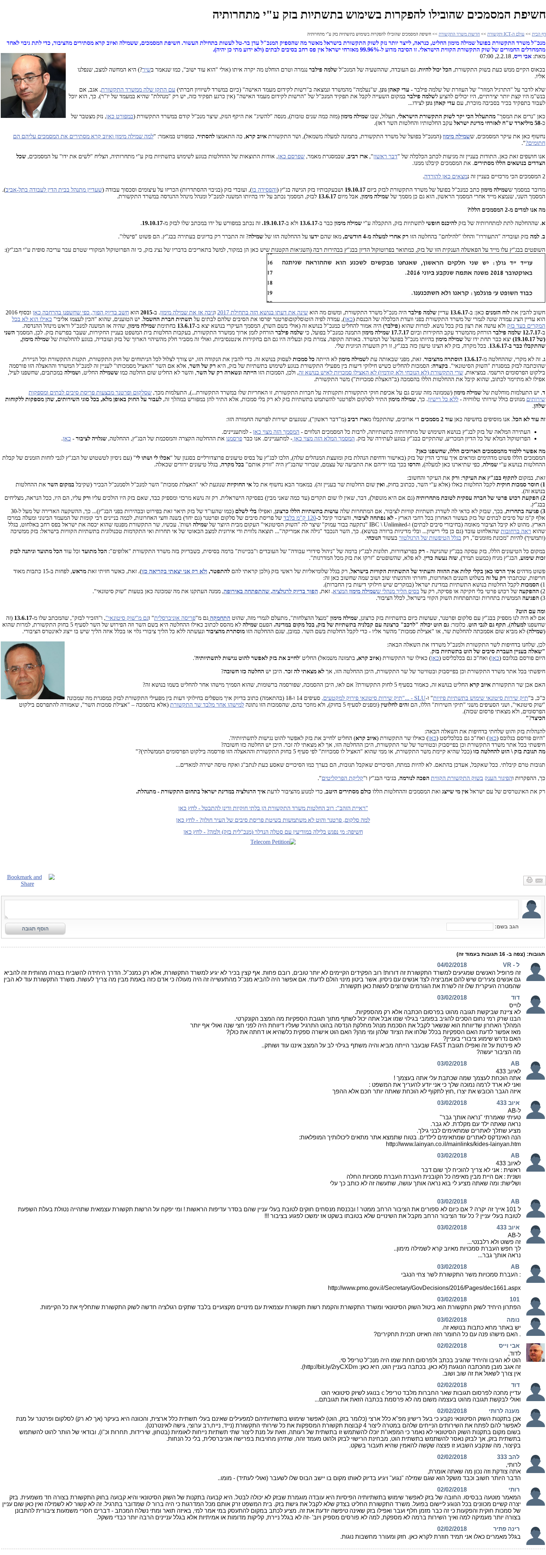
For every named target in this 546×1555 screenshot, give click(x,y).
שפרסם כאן (291, 156)
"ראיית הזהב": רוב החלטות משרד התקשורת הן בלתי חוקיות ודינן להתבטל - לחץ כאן (273, 808)
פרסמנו (234, 438)
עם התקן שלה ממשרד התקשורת (138, 89)
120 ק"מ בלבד (299, 518)
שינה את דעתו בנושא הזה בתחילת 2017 (262, 312)
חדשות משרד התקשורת (459, 34)
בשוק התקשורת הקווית (457, 778)
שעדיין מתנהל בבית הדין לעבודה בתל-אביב (54, 189)
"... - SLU (374, 698)
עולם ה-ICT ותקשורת (505, 34)
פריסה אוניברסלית (174, 618)
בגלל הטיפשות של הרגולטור (430, 538)
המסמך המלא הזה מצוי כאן (323, 438)
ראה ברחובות (516, 531)
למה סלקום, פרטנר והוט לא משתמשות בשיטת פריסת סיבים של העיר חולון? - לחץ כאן (273, 820)
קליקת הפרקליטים (342, 778)
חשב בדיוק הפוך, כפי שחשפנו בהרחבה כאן (81, 312)
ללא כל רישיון (443, 399)
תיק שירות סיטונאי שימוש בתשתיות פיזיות (480, 698)
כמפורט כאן (119, 116)
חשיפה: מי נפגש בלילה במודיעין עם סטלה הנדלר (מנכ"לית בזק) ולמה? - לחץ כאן (273, 832)
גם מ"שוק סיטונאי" (127, 618)
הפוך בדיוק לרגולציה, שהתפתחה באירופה (271, 591)
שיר (146, 69)
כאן (349, 319)
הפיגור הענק (498, 778)
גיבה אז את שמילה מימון (187, 312)
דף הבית (539, 34)
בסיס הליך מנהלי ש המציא (376, 591)
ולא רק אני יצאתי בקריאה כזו (174, 571)
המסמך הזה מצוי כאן (276, 432)
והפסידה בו (264, 189)
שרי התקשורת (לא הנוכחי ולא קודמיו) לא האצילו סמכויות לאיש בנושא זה (381, 372)
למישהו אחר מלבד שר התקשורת (207, 704)
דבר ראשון (385, 156)
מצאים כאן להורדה (445, 176)
